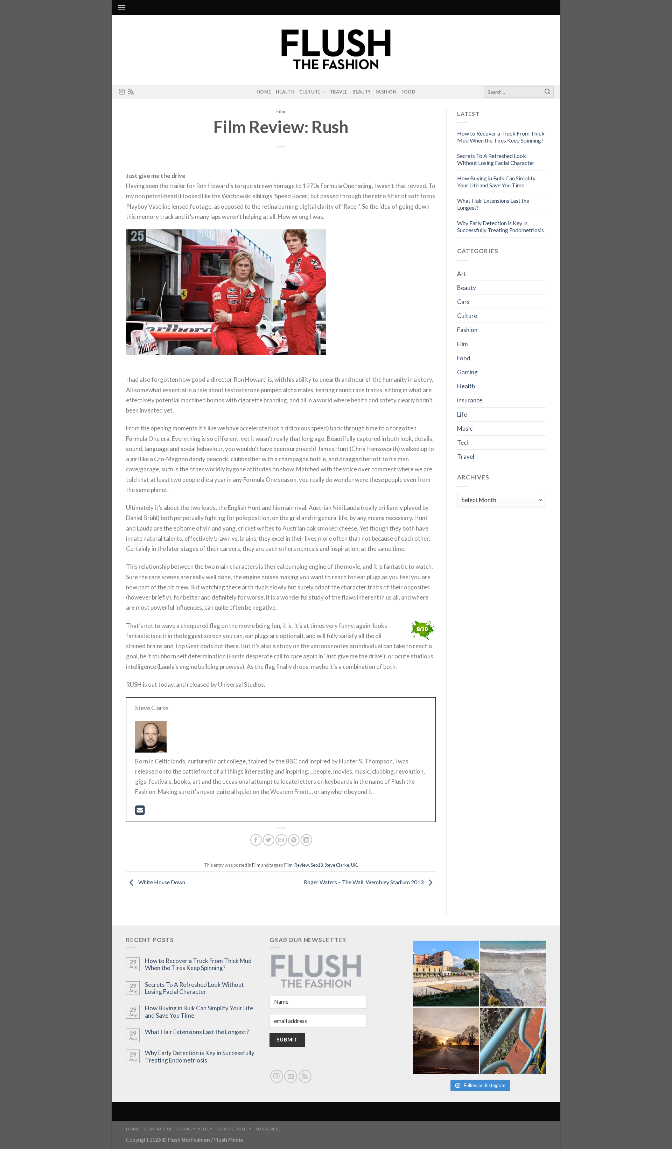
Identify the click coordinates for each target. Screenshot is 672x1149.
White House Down (161, 882)
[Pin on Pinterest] (294, 840)
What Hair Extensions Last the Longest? (197, 1032)
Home (264, 92)
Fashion (386, 92)
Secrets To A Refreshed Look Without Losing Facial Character (495, 159)
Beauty (361, 92)
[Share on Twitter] (268, 840)
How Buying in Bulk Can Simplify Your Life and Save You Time (496, 181)
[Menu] (121, 7)
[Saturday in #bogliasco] (513, 973)
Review (301, 865)
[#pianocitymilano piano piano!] (446, 973)
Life (462, 414)
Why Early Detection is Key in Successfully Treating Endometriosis (500, 226)
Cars (463, 301)
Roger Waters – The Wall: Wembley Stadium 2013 (364, 882)
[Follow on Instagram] (122, 92)
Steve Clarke (336, 865)
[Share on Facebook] (256, 840)
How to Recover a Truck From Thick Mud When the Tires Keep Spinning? (501, 137)
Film (280, 111)
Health (285, 92)
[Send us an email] (290, 1076)
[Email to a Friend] (281, 840)
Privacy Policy (194, 1128)
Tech (463, 442)
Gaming (467, 372)
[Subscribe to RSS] (131, 92)
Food (408, 92)
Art (461, 273)
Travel (339, 92)
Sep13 (317, 865)
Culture (309, 92)
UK (354, 865)
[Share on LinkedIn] (306, 840)
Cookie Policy (234, 1128)
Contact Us (158, 1128)
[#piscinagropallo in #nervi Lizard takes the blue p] (513, 1041)
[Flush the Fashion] (336, 50)
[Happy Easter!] (446, 1041)
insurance (469, 400)
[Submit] (547, 92)
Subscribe (268, 1128)
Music (464, 428)
